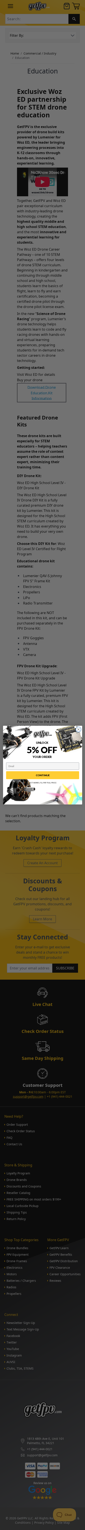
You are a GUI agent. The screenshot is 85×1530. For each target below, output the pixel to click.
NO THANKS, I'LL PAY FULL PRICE (42, 782)
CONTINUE (42, 775)
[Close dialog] (78, 729)
